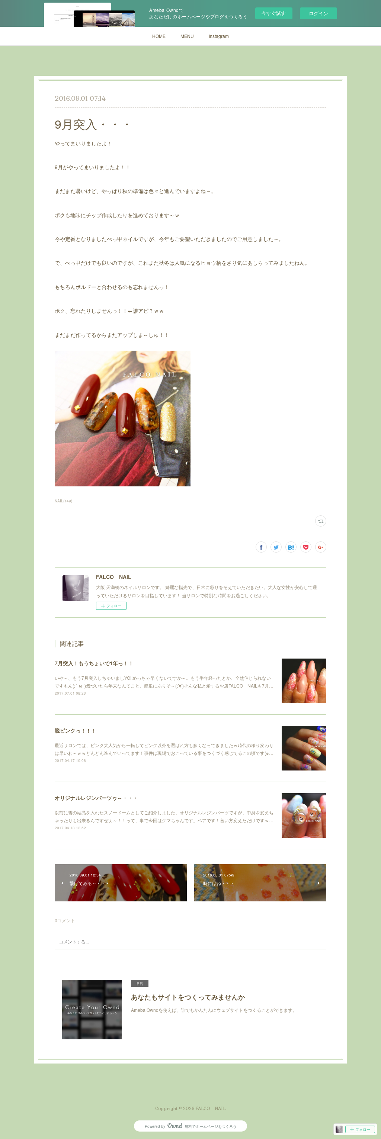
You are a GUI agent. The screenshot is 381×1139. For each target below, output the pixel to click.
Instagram (219, 36)
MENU (187, 36)
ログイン (318, 13)
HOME (159, 36)
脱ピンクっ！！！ (75, 730)
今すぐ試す (274, 12)
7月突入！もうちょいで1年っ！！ (94, 663)
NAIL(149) (63, 500)
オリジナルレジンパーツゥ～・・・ (96, 797)
